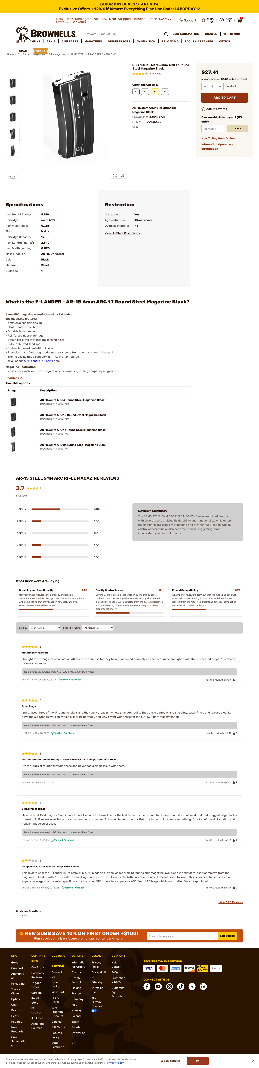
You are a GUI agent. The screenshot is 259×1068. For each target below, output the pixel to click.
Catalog (56, 1021)
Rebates (16, 1021)
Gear (14, 1004)
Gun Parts (17, 968)
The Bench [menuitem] (231, 34)
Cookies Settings (170, 1061)
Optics (15, 999)
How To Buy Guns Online (218, 138)
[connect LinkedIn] (203, 986)
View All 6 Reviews (230, 902)
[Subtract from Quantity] (205, 86)
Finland (77, 988)
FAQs (115, 972)
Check (237, 128)
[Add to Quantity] (219, 86)
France (76, 993)
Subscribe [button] (227, 935)
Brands (16, 1010)
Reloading (18, 983)
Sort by (23, 628)
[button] (225, 20)
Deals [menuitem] (41, 51)
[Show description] (14, 378)
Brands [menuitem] (211, 34)
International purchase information (217, 146)
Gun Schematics (18, 1041)
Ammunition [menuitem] (146, 41)
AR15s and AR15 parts (38, 361)
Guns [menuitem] (36, 41)
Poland (76, 1016)
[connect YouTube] (158, 986)
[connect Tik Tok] (180, 986)
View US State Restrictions (122, 233)
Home (10, 54)
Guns (14, 962)
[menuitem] (22, 41)
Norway (77, 1010)
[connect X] (192, 986)
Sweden (77, 1027)
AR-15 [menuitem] (51, 41)
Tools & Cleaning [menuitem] (199, 41)
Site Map (97, 982)
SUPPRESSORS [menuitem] (119, 41)
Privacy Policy (115, 1062)
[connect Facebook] (146, 986)
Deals (15, 1016)
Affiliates (37, 1018)
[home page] (46, 33)
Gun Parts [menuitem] (70, 41)
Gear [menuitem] (23, 51)
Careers (36, 992)
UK (73, 1042)
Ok (197, 1061)
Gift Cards (58, 1027)
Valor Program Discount (57, 1012)
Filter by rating (72, 628)
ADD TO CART (225, 98)
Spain (75, 1021)
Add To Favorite (216, 109)
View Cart (57, 992)
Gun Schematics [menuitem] (186, 34)
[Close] (253, 1060)
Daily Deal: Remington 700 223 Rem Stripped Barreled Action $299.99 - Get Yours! (114, 20)
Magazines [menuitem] (93, 41)
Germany (78, 999)
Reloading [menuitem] (170, 41)
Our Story (37, 967)
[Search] (166, 34)
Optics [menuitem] (224, 41)
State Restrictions (57, 1047)
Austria (76, 972)
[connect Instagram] (169, 986)
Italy (74, 1004)
